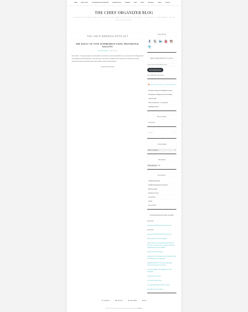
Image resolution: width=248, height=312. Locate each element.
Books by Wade (152, 189)
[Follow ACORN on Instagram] (171, 41)
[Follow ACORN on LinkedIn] (160, 41)
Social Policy (151, 197)
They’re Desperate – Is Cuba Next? (158, 102)
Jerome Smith (152, 98)
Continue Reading (107, 66)
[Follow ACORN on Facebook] (149, 41)
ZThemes (139, 308)
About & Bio (84, 2)
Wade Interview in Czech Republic (157, 238)
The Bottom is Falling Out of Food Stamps (160, 94)
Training (127, 2)
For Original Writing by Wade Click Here (158, 285)
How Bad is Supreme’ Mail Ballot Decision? (160, 90)
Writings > (151, 2)
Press (142, 2)
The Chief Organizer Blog (124, 12)
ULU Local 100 (152, 205)
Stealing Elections (153, 106)
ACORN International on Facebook (158, 185)
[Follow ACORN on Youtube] (166, 41)
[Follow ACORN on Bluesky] (149, 46)
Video (135, 2)
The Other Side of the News (155, 289)
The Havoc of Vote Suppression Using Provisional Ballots (107, 45)
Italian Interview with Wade (155, 252)
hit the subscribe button (155, 70)
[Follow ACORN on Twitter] (155, 41)
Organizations (116, 2)
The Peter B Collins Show (154, 280)
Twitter (150, 201)
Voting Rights (103, 50)
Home (75, 2)
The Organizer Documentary (100, 2)
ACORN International (154, 181)
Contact (167, 2)
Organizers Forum (153, 193)
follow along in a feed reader (163, 84)
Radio (159, 2)
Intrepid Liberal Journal (154, 276)
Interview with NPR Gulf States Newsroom (159, 225)
